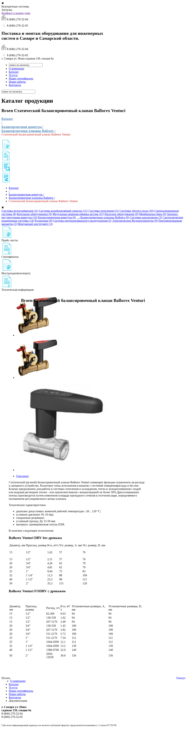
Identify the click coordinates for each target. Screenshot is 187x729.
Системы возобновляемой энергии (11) (63, 210)
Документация (18, 700)
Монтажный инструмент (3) (35, 224)
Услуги (13, 75)
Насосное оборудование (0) (121, 214)
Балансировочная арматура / (22, 127)
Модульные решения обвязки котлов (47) (78, 214)
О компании (16, 68)
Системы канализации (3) (146, 217)
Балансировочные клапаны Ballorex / (28, 131)
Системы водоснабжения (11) (19, 210)
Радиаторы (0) (43, 220)
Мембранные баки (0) (152, 214)
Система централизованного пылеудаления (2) (82, 220)
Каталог (14, 71)
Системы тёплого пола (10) (137, 210)
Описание (22, 476)
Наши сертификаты (21, 78)
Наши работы (17, 81)
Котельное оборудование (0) (34, 214)
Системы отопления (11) (103, 210)
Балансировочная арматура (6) (57, 217)
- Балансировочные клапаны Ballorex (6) (103, 217)
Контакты (15, 85)
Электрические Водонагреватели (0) (135, 220)
